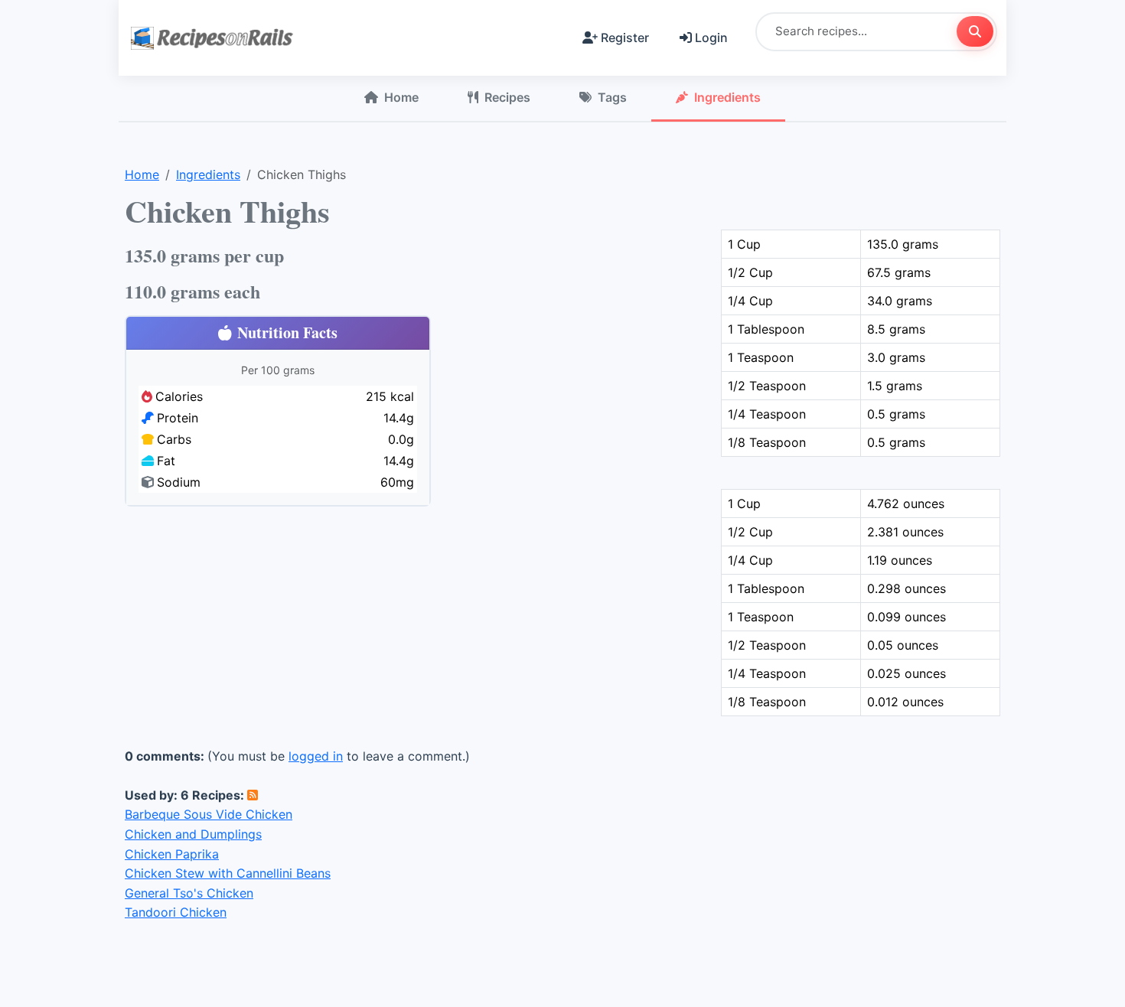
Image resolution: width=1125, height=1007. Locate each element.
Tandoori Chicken (176, 912)
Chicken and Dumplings (193, 834)
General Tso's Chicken (189, 893)
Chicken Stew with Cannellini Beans (228, 873)
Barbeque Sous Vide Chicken (208, 814)
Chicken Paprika (172, 854)
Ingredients (727, 97)
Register (625, 37)
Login (711, 37)
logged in (316, 756)
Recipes (507, 97)
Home (401, 97)
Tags (612, 97)
